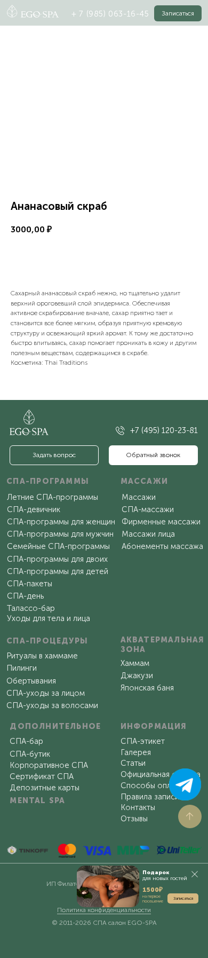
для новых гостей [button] (164, 875)
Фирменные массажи (161, 522)
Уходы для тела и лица (48, 618)
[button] (178, 13)
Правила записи (150, 797)
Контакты (138, 807)
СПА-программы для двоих (57, 559)
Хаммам (135, 663)
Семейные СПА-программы (58, 546)
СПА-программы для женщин (61, 522)
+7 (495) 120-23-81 (164, 430)
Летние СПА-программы (52, 497)
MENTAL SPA (37, 800)
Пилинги (21, 668)
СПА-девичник (33, 509)
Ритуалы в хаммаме (42, 656)
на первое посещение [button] (152, 898)
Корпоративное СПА (49, 765)
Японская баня (147, 688)
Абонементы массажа (162, 546)
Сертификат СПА (42, 776)
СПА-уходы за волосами (52, 705)
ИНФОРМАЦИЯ (154, 726)
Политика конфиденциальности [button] (104, 910)
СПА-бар (26, 741)
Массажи (139, 497)
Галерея (136, 752)
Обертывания (31, 681)
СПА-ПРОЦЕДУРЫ (47, 641)
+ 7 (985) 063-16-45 (110, 14)
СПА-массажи (148, 509)
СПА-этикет (143, 741)
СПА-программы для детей (57, 571)
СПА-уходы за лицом (45, 693)
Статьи (133, 763)
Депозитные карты (44, 787)
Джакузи (137, 675)
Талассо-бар (31, 608)
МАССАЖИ (145, 481)
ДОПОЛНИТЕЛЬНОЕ (55, 726)
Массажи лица (148, 534)
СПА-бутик (30, 754)
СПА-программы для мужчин (60, 534)
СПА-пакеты (29, 583)
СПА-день (25, 596)
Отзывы (134, 818)
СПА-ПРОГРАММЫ (47, 481)
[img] (120, 430)
